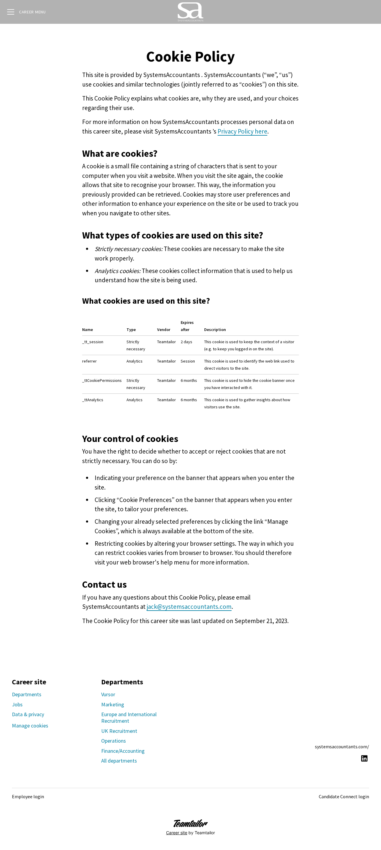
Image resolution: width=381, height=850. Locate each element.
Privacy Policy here (242, 131)
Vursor (108, 694)
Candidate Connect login (344, 796)
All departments (119, 760)
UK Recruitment (119, 730)
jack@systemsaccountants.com (189, 607)
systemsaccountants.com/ (342, 746)
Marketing (112, 704)
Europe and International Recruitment (129, 717)
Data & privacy (28, 714)
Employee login (28, 796)
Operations (113, 740)
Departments (26, 694)
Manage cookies (30, 725)
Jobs (17, 704)
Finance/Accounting (123, 750)
